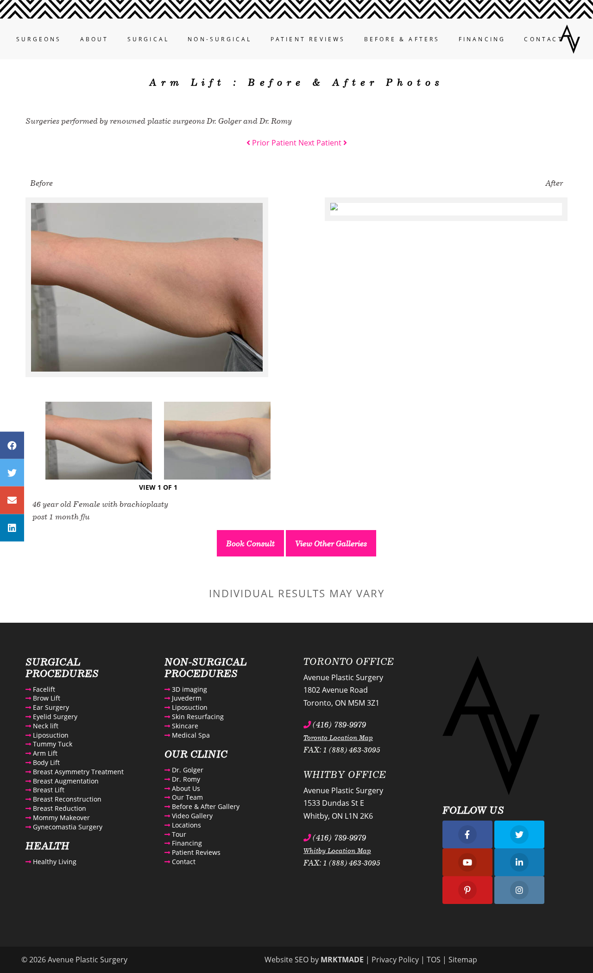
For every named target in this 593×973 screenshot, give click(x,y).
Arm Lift (44, 753)
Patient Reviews (308, 39)
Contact (543, 39)
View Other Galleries (331, 543)
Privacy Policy (395, 959)
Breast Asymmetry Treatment (77, 771)
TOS (434, 959)
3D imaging (188, 689)
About (94, 39)
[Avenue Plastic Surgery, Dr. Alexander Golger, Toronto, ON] (570, 38)
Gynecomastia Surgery (66, 826)
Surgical (148, 39)
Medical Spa (190, 735)
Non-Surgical (220, 39)
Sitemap (462, 959)
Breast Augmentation (65, 781)
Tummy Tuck (51, 743)
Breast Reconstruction (66, 799)
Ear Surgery (50, 707)
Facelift (43, 689)
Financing (482, 39)
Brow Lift (45, 698)
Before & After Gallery (205, 806)
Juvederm (186, 698)
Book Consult (250, 543)
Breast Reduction (58, 808)
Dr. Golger (186, 769)
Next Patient (320, 143)
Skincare (184, 725)
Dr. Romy (185, 779)
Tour (178, 834)
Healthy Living (53, 861)
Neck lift (44, 725)
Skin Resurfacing (197, 716)
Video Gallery (191, 815)
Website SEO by (314, 959)
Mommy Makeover (60, 817)
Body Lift (45, 762)
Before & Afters (402, 39)
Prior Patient (273, 143)
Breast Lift (47, 789)
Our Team (186, 797)
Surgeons (39, 39)
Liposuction (50, 735)
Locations (185, 825)
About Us (185, 788)
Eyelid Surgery (54, 716)
